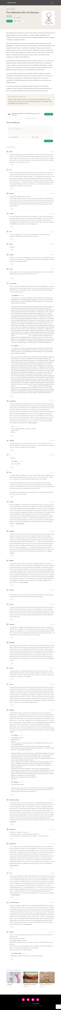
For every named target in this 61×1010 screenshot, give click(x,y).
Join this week (49, 114)
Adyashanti (9, 16)
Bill (10, 472)
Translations (18, 21)
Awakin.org (11, 2)
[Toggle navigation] (52, 2)
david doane (13, 843)
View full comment (32, 422)
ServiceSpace (36, 1003)
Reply (12, 164)
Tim (11, 873)
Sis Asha (12, 590)
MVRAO (12, 560)
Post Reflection (48, 140)
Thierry (11, 501)
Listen (10, 21)
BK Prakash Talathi (14, 800)
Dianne (11, 668)
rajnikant (12, 440)
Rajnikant (12, 531)
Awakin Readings (10, 9)
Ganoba (12, 932)
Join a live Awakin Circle (28, 113)
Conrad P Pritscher (14, 902)
